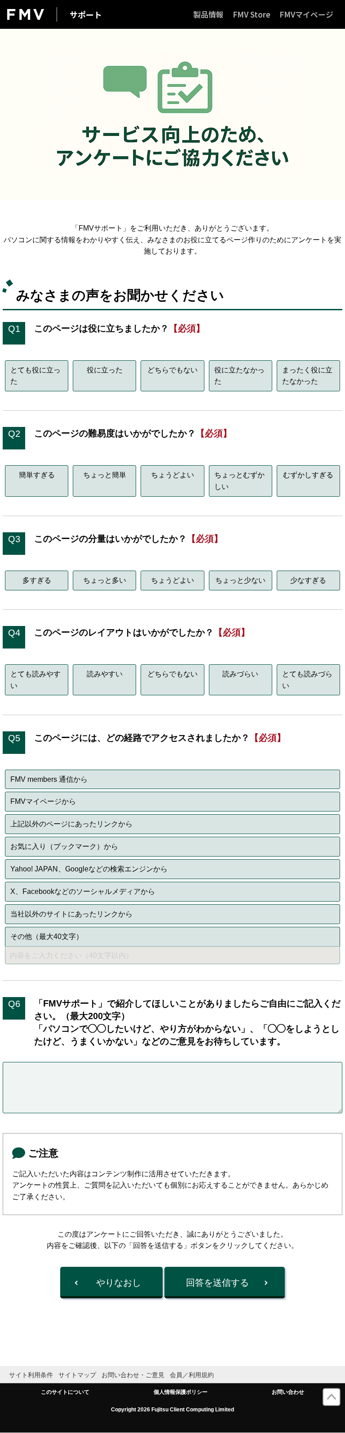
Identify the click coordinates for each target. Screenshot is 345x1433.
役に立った (105, 370)
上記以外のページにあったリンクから (71, 824)
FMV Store (251, 14)
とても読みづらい (307, 679)
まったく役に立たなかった (307, 375)
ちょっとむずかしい (239, 480)
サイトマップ (77, 1375)
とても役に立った (35, 375)
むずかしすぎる (308, 475)
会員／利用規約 (192, 1375)
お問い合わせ (288, 1392)
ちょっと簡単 (104, 475)
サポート (86, 14)
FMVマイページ (306, 14)
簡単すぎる (37, 475)
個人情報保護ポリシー (181, 1392)
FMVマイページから (43, 801)
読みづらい (240, 674)
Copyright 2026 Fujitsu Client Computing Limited (172, 1409)
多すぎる (36, 580)
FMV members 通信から (49, 779)
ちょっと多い (104, 580)
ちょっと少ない (240, 580)
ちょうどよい (172, 475)
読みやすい (105, 674)
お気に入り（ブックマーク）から (64, 846)
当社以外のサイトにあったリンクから (71, 914)
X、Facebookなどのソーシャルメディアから (82, 891)
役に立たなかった (239, 375)
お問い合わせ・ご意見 (133, 1375)
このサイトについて (65, 1392)
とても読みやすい (35, 679)
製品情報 (208, 14)
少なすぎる (308, 580)
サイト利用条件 (31, 1375)
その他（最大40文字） (46, 936)
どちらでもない (172, 370)
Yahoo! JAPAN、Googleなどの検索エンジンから (89, 869)
